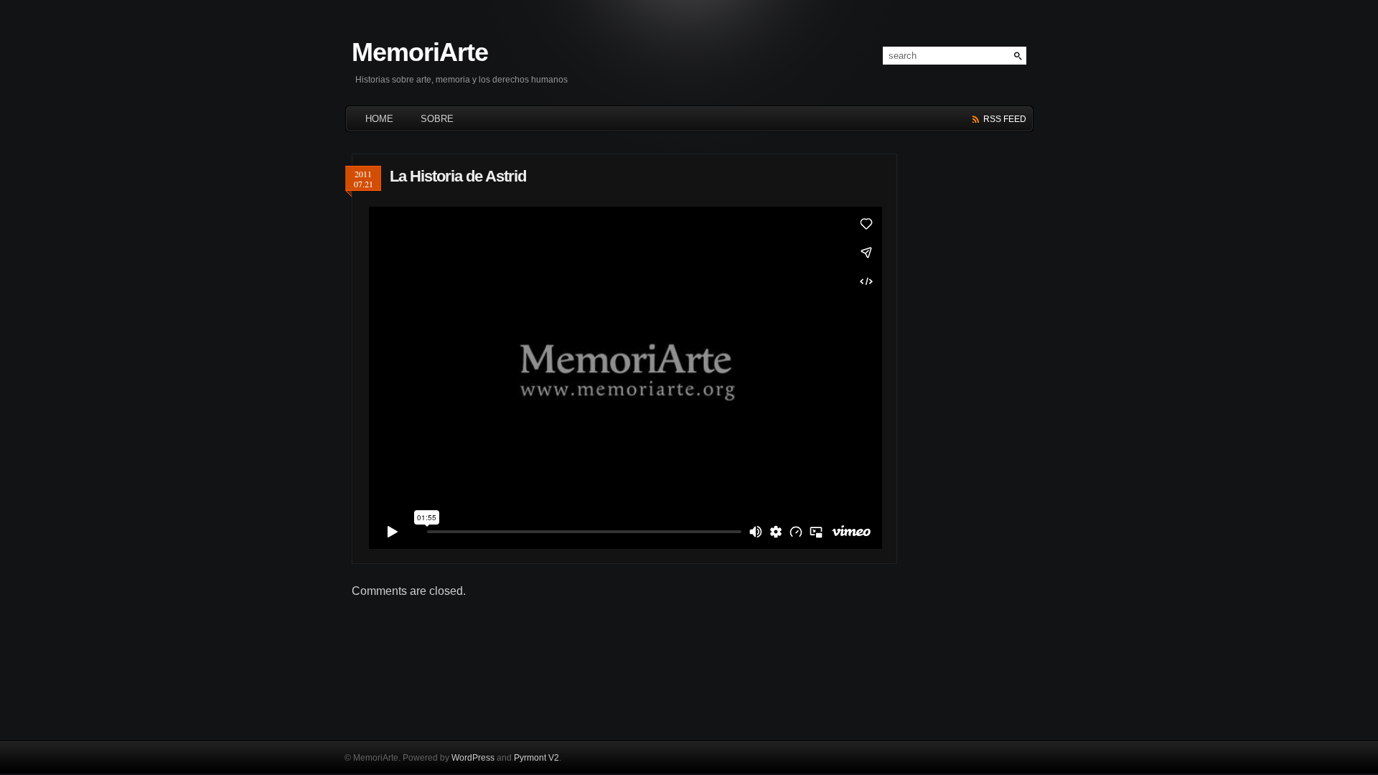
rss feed (1004, 119)
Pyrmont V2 (536, 758)
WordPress (473, 758)
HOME (379, 118)
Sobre (437, 118)
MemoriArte (420, 52)
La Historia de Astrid (458, 176)
